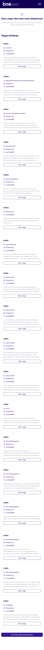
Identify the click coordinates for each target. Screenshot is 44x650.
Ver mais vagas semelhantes (22, 635)
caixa (5, 44)
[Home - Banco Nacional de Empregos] (11, 4)
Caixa (6, 76)
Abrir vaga (22, 66)
